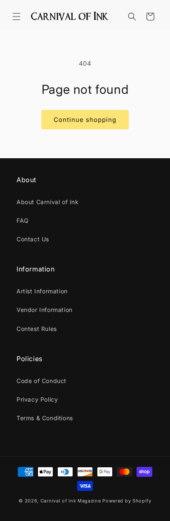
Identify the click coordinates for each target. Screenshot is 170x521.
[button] (16, 16)
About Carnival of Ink (48, 201)
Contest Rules (37, 328)
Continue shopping (85, 120)
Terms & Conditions (45, 417)
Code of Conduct (41, 380)
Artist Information (42, 291)
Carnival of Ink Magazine (70, 501)
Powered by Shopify (126, 501)
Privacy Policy (37, 399)
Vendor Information (45, 309)
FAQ (23, 220)
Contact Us (33, 239)
